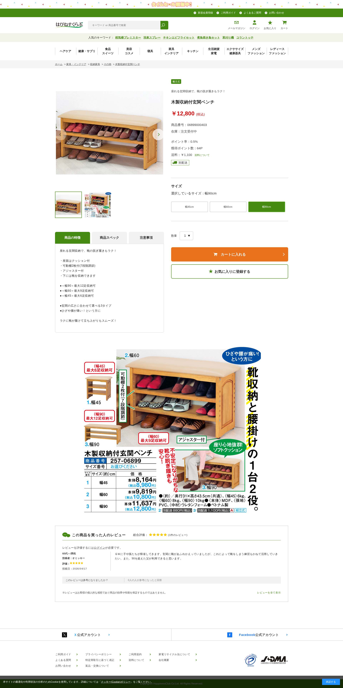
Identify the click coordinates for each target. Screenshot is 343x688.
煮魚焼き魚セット (208, 37)
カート (284, 28)
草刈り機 (228, 37)
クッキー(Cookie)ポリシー (116, 681)
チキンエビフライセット (179, 37)
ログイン (255, 28)
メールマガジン (236, 28)
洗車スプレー (152, 37)
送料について (201, 155)
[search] (164, 25)
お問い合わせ (276, 12)
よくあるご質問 (252, 12)
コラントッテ (244, 37)
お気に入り (270, 28)
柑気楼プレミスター (128, 37)
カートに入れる (233, 254)
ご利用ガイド (228, 12)
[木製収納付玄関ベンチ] (109, 132)
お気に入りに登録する (232, 271)
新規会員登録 (205, 12)
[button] (158, 134)
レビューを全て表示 (269, 593)
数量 (174, 235)
